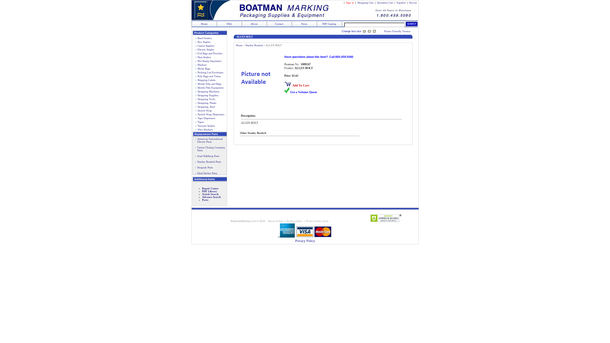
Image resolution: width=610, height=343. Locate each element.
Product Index (294, 221)
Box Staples (204, 41)
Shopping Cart (365, 2)
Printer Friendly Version (397, 31)
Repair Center (210, 188)
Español (401, 2)
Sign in (350, 2)
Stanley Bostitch (254, 45)
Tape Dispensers (206, 118)
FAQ (229, 23)
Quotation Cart (385, 2)
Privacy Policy (305, 241)
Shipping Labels (206, 80)
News (304, 23)
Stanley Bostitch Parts (209, 161)
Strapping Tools (206, 99)
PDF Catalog (329, 23)
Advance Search (211, 197)
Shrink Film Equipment (211, 87)
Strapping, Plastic (207, 102)
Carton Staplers (206, 45)
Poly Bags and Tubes (209, 76)
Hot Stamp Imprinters (209, 61)
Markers (202, 64)
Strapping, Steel (206, 106)
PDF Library (209, 191)
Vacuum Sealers (206, 125)
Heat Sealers (204, 57)
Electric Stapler (206, 49)
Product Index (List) (317, 221)
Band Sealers (205, 38)
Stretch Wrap (205, 110)
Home (204, 23)
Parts (205, 199)
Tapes (201, 122)
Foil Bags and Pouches (210, 53)
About (254, 23)
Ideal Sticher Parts (207, 173)
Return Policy (275, 221)
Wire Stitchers (205, 129)
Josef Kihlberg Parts (208, 156)
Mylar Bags (204, 68)
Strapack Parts (205, 167)
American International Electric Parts (209, 140)
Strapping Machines (208, 91)
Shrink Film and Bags (209, 83)
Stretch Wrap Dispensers (211, 114)
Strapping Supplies (208, 95)
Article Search (210, 194)
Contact (279, 23)
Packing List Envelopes (210, 72)
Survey (413, 2)
